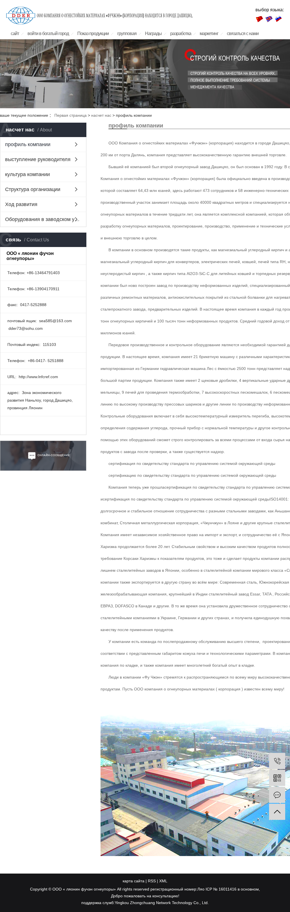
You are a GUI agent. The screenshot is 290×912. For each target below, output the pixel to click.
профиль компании (27, 144)
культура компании (27, 174)
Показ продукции (93, 33)
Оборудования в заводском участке (45, 219)
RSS (152, 881)
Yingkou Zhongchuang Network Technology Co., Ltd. (162, 902)
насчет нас (101, 115)
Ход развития (21, 204)
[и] (277, 795)
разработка (180, 33)
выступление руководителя (38, 159)
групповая (127, 33)
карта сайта (133, 881)
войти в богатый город (48, 33)
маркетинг (209, 33)
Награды (153, 33)
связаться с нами (243, 33)
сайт (15, 33)
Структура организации (32, 189)
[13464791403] (277, 761)
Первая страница (70, 115)
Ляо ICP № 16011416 (216, 889)
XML (163, 881)
